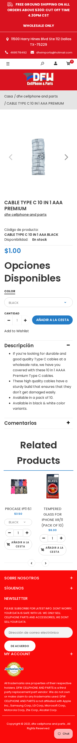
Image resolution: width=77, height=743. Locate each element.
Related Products (38, 452)
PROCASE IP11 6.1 (18, 508)
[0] (68, 64)
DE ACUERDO (20, 646)
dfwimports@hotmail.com (54, 52)
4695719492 (18, 52)
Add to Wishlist (16, 331)
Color (9, 291)
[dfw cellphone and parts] (38, 80)
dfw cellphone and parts (25, 214)
